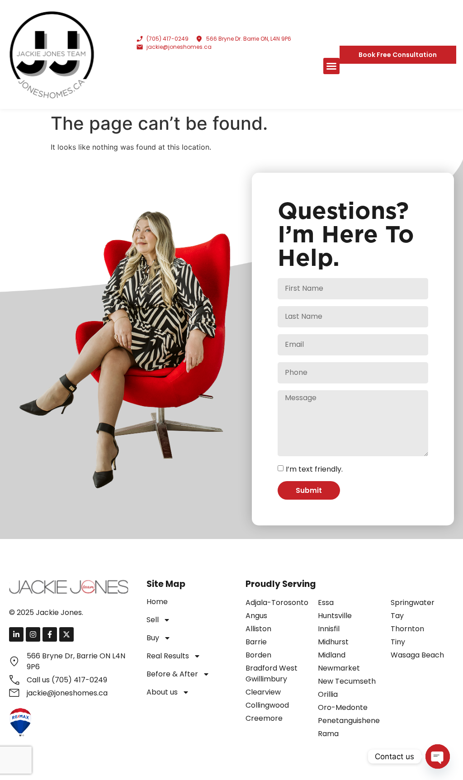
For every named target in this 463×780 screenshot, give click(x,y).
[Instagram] (33, 634)
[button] (331, 66)
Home (157, 601)
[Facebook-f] (50, 634)
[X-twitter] (66, 634)
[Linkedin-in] (16, 634)
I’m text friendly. (314, 469)
